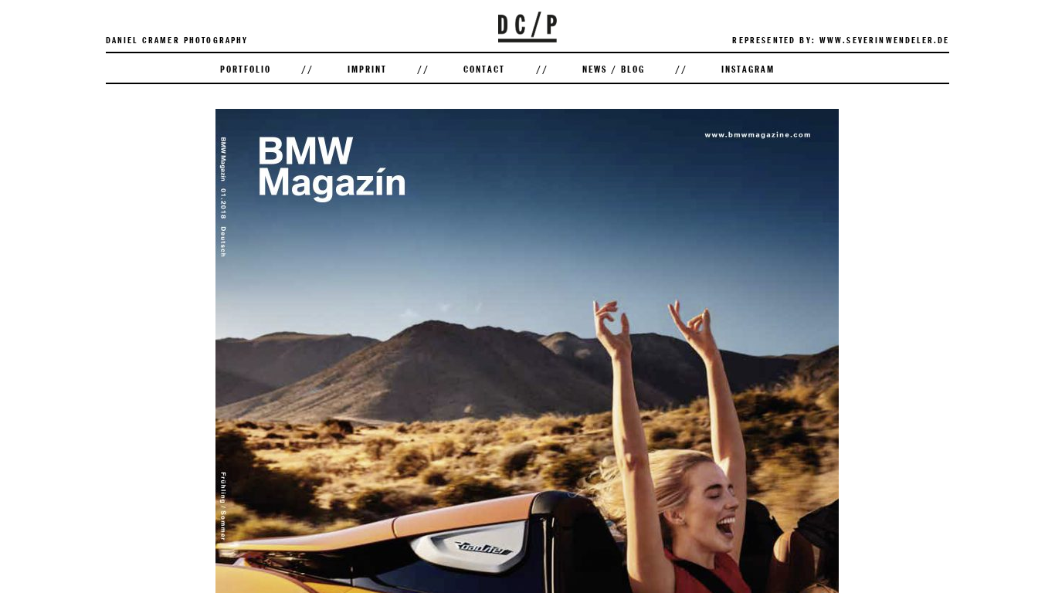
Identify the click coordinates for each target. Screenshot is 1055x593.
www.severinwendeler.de (884, 40)
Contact (484, 69)
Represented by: (773, 40)
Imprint (367, 69)
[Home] (527, 39)
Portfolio (245, 69)
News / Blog (613, 69)
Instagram (748, 69)
